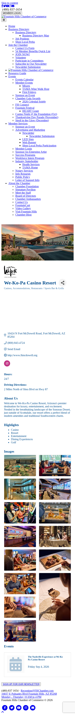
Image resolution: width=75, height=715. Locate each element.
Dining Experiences (22, 439)
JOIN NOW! (22, 54)
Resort (14, 432)
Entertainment (18, 436)
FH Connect (22, 104)
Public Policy (22, 176)
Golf (13, 442)
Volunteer (20, 57)
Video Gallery (23, 208)
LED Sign (28, 139)
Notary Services (24, 170)
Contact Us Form (24, 48)
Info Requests (23, 173)
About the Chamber (19, 183)
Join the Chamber (18, 44)
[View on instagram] (7, 365)
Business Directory (18, 29)
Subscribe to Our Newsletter (31, 63)
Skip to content (9, 2)
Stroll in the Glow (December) (32, 120)
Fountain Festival (24, 107)
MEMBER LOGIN (12, 13)
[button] (2, 711)
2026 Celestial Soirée (34, 101)
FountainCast (22, 205)
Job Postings (22, 38)
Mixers (26, 85)
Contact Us (21, 202)
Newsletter (28, 132)
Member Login (23, 148)
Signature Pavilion (25, 189)
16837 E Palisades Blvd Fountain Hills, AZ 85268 (29, 695)
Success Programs (25, 154)
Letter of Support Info (27, 180)
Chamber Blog (23, 214)
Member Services (18, 123)
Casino (15, 429)
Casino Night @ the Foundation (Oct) (36, 114)
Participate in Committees (29, 60)
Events (12, 76)
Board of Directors (25, 195)
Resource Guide (17, 73)
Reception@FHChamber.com (37, 690)
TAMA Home (30, 167)
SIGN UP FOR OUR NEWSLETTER (21, 684)
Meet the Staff (23, 192)
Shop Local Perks (25, 41)
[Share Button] (62, 283)
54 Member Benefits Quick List (32, 51)
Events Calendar (24, 79)
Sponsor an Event (25, 95)
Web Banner (29, 142)
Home (11, 26)
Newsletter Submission (28, 66)
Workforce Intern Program (29, 158)
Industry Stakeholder (26, 161)
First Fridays (29, 92)
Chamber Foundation (27, 186)
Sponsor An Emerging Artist (31, 151)
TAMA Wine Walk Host (35, 88)
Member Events (24, 82)
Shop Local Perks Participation (39, 145)
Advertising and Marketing (30, 129)
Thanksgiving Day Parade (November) (36, 117)
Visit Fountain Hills (26, 211)
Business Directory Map (35, 35)
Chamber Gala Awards (27, 98)
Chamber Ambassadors (28, 198)
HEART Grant (30, 110)
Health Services (31, 164)
